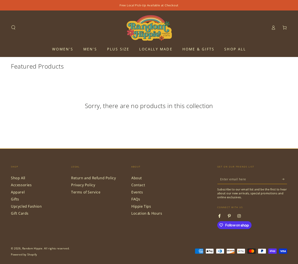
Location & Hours (146, 213)
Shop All (18, 178)
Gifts (15, 199)
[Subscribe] (284, 179)
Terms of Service (86, 192)
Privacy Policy (83, 185)
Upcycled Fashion (26, 206)
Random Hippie (32, 248)
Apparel (18, 192)
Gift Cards (20, 213)
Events (137, 192)
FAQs (135, 199)
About (136, 178)
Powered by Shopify (24, 254)
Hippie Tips (141, 206)
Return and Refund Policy (93, 178)
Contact (138, 185)
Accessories (21, 185)
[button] (13, 27)
